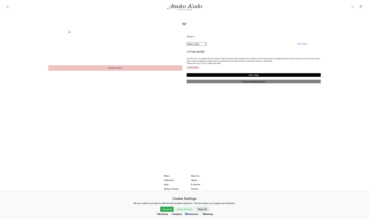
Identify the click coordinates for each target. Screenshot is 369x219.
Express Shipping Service (253, 81)
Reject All (202, 209)
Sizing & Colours (171, 188)
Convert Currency (193, 67)
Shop (166, 184)
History (194, 180)
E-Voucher (195, 184)
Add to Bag (254, 74)
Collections (169, 180)
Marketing (208, 214)
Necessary (163, 214)
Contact (194, 188)
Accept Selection (184, 209)
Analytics (177, 214)
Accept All (166, 209)
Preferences (192, 214)
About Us (195, 175)
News (166, 175)
